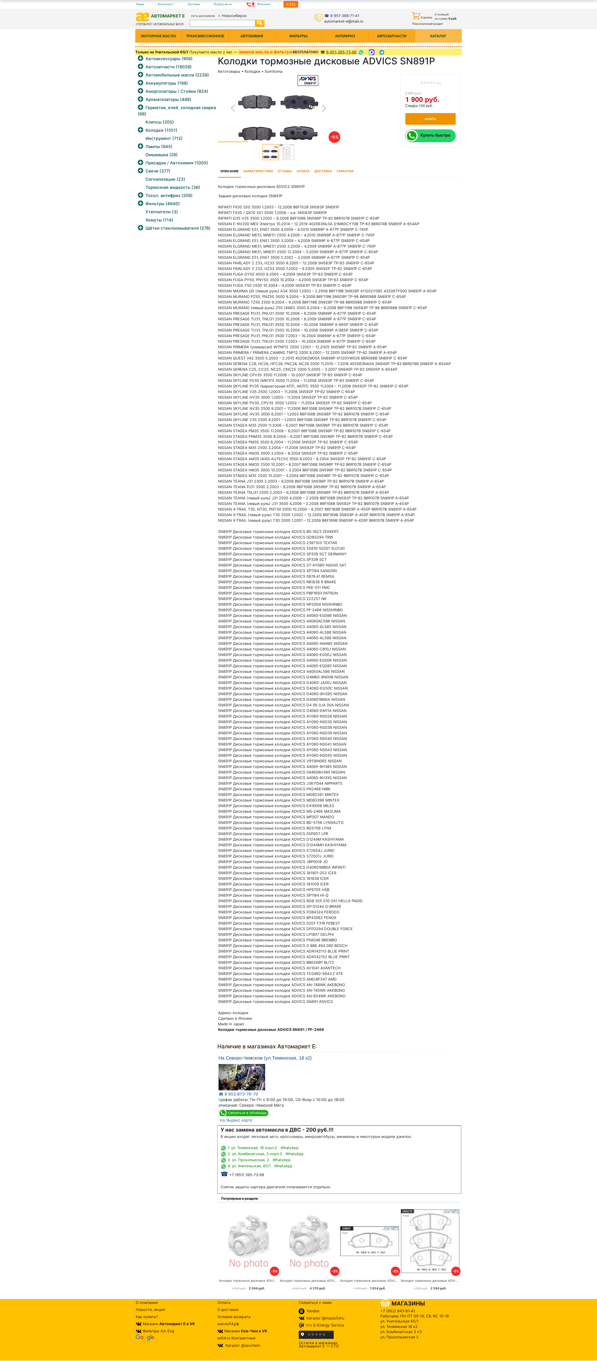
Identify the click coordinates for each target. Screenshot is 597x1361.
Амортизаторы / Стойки (177, 91)
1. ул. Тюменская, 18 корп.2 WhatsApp (262, 1147)
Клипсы (160, 122)
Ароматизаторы (168, 99)
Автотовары (229, 71)
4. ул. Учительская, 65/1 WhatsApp (259, 1166)
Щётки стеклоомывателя (178, 228)
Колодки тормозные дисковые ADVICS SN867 (374, 1280)
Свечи (158, 171)
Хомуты (159, 220)
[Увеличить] (242, 1076)
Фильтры (163, 203)
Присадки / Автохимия (177, 162)
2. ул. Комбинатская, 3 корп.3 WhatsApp (265, 1153)
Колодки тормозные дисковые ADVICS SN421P (436, 1280)
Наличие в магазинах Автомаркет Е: (267, 1046)
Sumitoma (273, 71)
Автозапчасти (169, 66)
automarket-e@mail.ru (343, 21)
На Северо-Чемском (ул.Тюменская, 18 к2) (265, 1058)
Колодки (161, 130)
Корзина (426, 17)
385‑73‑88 (242, 1174)
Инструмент (164, 138)
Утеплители (162, 211)
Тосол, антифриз (169, 195)
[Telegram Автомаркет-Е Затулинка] (382, 52)
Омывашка (162, 154)
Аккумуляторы (167, 83)
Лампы (159, 146)
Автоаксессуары (169, 58)
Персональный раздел (427, 23)
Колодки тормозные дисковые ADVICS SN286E (315, 1280)
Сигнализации (165, 179)
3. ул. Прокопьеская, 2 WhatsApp (258, 1159)
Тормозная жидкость (173, 187)
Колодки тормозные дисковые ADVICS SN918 (253, 1280)
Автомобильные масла (177, 75)
